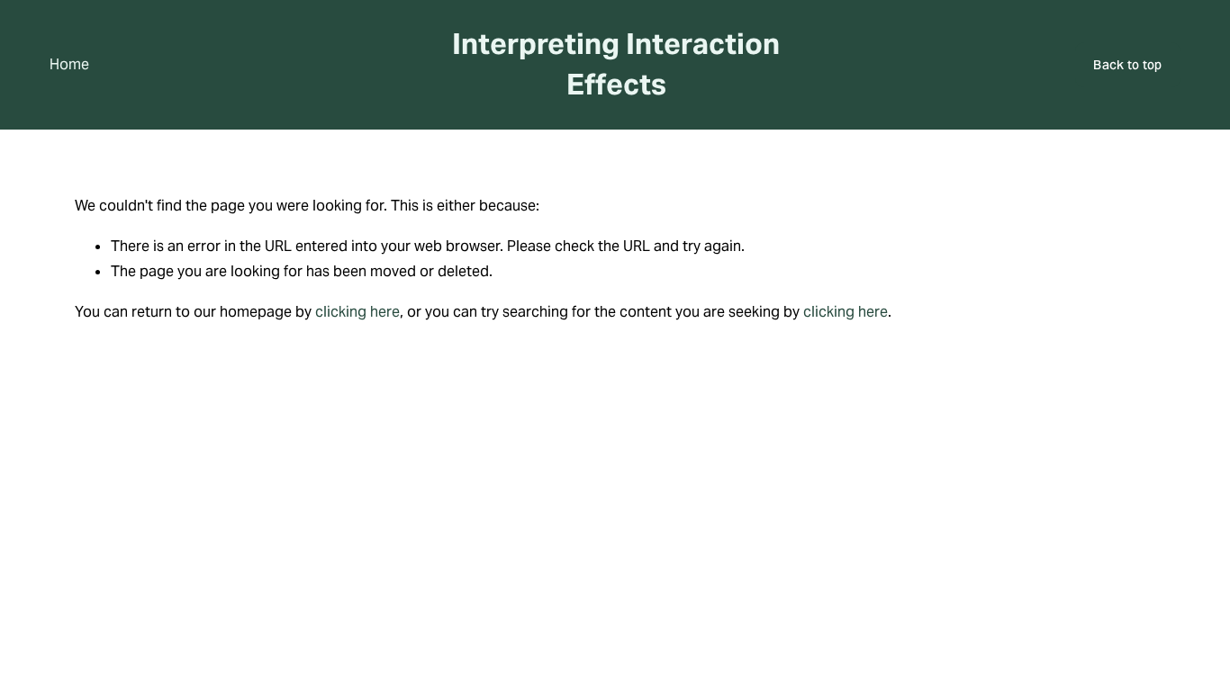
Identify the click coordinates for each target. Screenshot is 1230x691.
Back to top (1127, 65)
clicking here (357, 311)
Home (69, 64)
